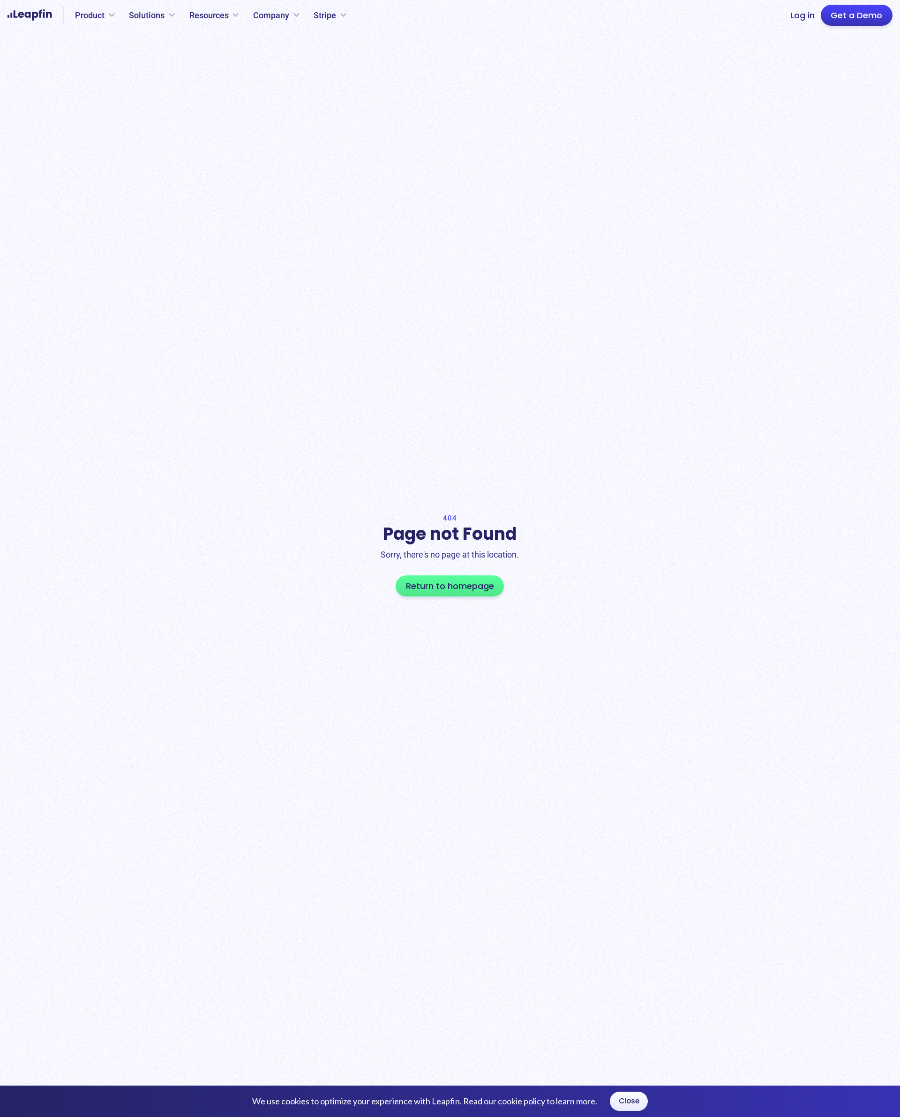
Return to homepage (450, 586)
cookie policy (521, 1101)
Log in (802, 15)
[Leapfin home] (32, 15)
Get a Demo (856, 15)
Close (629, 1101)
